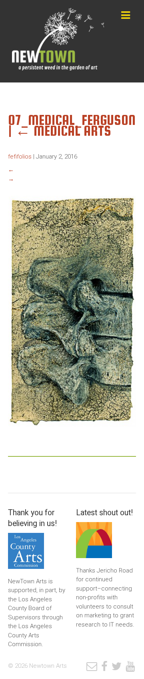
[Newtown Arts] (58, 41)
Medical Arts (63, 131)
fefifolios (20, 156)
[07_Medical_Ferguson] (72, 433)
